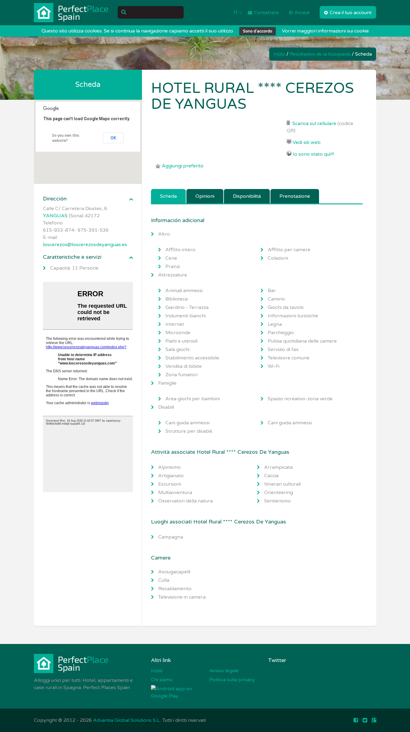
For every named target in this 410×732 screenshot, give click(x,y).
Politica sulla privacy (232, 680)
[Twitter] (365, 720)
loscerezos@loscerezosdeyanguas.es (85, 245)
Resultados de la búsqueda (320, 54)
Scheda (168, 196)
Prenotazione (294, 196)
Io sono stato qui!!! (313, 154)
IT (236, 13)
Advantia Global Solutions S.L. (126, 720)
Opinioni (204, 196)
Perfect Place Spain (71, 12)
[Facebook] (356, 720)
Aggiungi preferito (182, 166)
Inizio (279, 54)
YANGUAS (55, 216)
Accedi (301, 13)
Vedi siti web (307, 142)
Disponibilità (247, 196)
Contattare (266, 13)
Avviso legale (224, 671)
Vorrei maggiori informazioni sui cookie (325, 31)
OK (113, 138)
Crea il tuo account (350, 13)
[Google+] (374, 720)
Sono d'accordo (257, 31)
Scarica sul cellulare (314, 123)
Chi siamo (162, 680)
